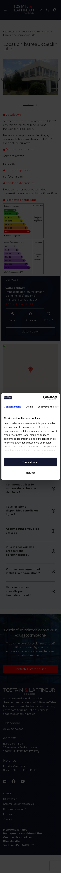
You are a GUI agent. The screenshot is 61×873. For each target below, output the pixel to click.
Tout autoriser (30, 462)
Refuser (30, 472)
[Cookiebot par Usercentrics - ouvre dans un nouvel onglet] (43, 398)
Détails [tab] (29, 406)
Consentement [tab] (12, 406)
